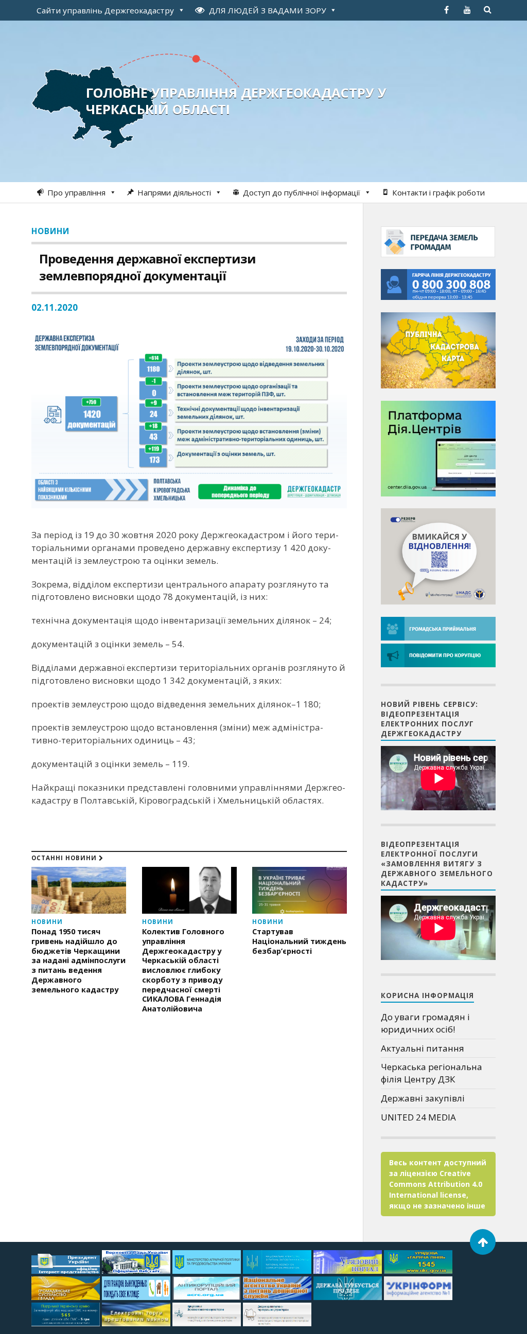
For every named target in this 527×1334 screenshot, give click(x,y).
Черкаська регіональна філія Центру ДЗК (431, 1073)
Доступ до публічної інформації (301, 192)
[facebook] (446, 9)
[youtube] (467, 9)
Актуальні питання (422, 1048)
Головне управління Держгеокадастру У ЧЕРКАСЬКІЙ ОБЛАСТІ (236, 101)
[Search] (488, 9)
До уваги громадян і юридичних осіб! (425, 1023)
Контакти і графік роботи (438, 192)
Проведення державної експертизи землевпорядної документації (147, 267)
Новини (50, 231)
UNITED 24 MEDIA (418, 1117)
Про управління (76, 192)
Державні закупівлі (423, 1098)
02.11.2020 (54, 307)
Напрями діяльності (174, 192)
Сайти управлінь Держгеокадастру (105, 10)
